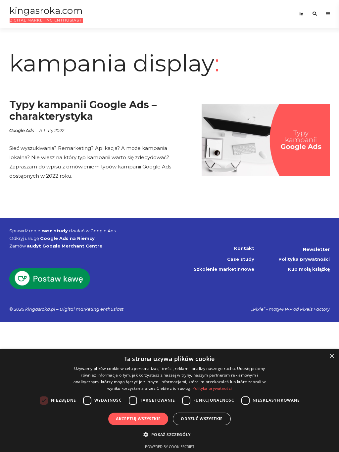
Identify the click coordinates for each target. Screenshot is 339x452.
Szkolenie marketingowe (224, 269)
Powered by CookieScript (169, 446)
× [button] (331, 356)
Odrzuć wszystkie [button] (201, 419)
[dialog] (169, 400)
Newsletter (316, 249)
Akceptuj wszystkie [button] (138, 419)
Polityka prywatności (304, 259)
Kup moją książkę (309, 269)
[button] (169, 434)
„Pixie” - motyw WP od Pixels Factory (290, 309)
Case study (240, 259)
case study (54, 230)
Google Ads (21, 130)
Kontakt (244, 248)
